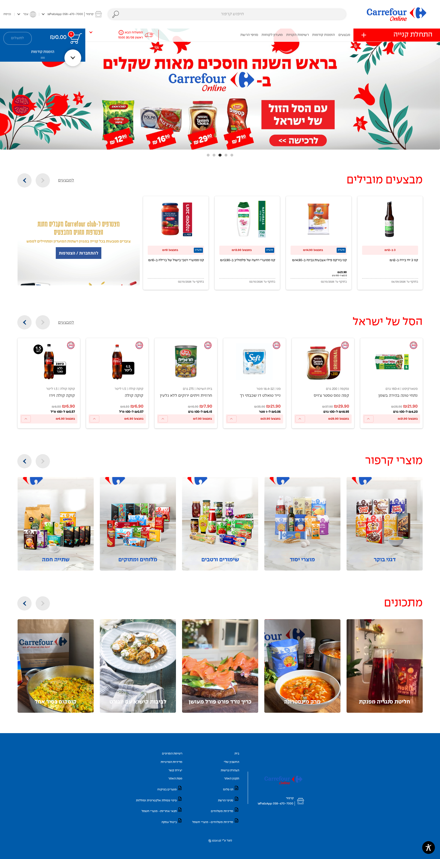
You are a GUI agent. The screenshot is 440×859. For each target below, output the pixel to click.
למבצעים (66, 180)
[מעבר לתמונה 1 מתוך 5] (231, 155)
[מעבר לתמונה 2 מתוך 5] (226, 155)
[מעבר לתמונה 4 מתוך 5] (214, 155)
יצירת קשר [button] (175, 770)
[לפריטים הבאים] (24, 180)
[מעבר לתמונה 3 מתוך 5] (219, 155)
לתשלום (17, 38)
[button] (72, 14)
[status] (76, 38)
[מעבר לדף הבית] (397, 14)
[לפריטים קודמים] (43, 180)
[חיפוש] (115, 14)
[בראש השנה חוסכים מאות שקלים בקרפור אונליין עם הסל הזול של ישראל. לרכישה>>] (220, 89)
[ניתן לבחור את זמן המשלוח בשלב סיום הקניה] (121, 32)
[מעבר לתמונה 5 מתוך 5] (208, 155)
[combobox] (227, 14)
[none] (391, 383)
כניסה (7, 14)
